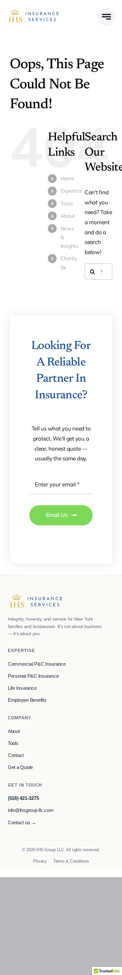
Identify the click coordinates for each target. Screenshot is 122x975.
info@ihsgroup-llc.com (31, 810)
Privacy (40, 861)
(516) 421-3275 (23, 798)
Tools (67, 203)
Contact (16, 755)
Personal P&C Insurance (33, 676)
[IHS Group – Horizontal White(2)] (34, 11)
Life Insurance (22, 688)
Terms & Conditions (71, 861)
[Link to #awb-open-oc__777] (106, 16)
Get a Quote (20, 767)
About (68, 215)
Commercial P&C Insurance (37, 664)
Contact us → (22, 822)
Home (68, 178)
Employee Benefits (27, 700)
